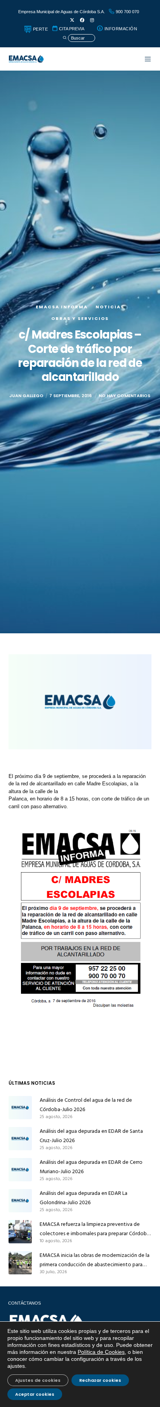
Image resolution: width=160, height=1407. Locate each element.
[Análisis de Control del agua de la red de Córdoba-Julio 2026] (20, 1108)
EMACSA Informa (62, 307)
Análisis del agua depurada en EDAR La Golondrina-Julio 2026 (83, 1198)
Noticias (110, 307)
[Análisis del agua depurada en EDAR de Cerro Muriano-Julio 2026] (20, 1170)
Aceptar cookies (34, 1394)
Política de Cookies (101, 1352)
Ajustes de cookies (38, 1380)
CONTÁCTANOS (24, 1303)
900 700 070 (127, 11)
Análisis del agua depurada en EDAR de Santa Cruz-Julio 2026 (91, 1136)
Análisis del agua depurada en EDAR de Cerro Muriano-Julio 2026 (91, 1167)
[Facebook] (82, 20)
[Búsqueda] (79, 38)
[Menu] (144, 59)
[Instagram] (92, 20)
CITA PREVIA (71, 28)
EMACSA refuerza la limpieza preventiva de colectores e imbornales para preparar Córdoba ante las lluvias (95, 1229)
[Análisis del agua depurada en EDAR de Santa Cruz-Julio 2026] (20, 1139)
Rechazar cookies (100, 1380)
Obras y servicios (80, 318)
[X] (72, 20)
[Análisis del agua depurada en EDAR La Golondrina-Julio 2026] (20, 1201)
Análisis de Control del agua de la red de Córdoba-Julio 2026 (86, 1105)
